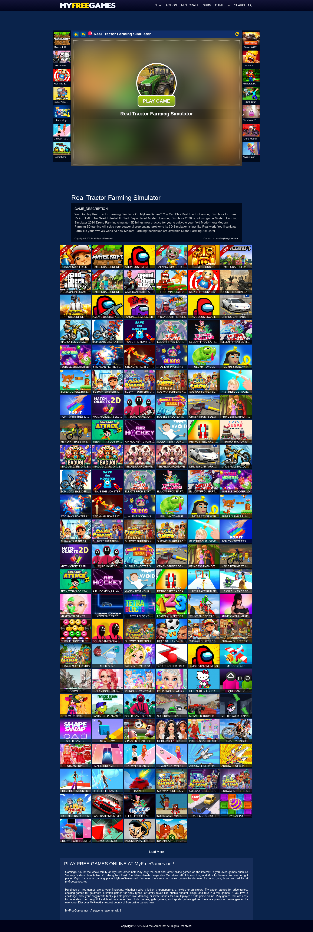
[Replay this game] (237, 34)
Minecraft (190, 5)
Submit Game (213, 5)
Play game (156, 101)
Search (243, 5)
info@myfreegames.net (227, 238)
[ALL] (229, 5)
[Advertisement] (156, 20)
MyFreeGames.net (154, 926)
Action (171, 5)
